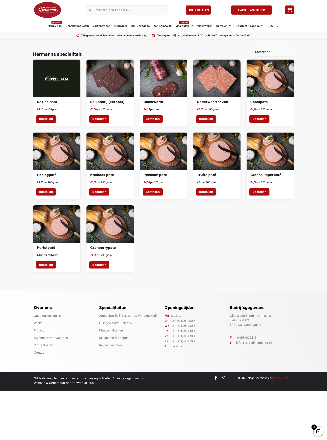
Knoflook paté (102, 175)
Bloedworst (153, 102)
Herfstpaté (46, 248)
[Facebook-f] (216, 378)
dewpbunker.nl (84, 383)
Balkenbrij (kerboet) (107, 102)
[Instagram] (223, 378)
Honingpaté (47, 175)
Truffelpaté (206, 175)
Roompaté (259, 102)
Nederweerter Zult (212, 102)
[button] (184, 26)
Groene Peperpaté (265, 175)
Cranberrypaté (103, 248)
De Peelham (47, 102)
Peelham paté (155, 175)
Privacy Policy (282, 377)
